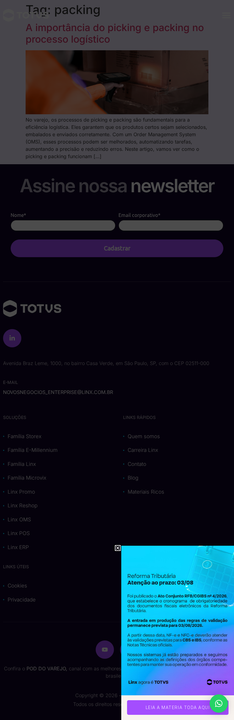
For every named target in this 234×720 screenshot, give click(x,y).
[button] (219, 703)
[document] (117, 360)
